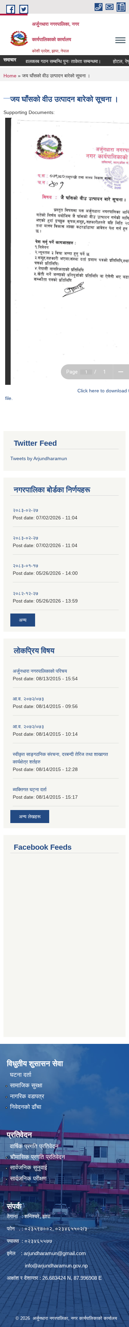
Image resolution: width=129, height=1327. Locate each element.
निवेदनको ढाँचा (25, 1107)
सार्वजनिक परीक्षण (28, 1178)
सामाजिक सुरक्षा (26, 1085)
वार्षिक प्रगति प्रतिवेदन (34, 1146)
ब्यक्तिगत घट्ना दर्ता (29, 789)
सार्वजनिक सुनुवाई (28, 1167)
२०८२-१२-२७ (25, 593)
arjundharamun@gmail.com (55, 1253)
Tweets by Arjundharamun (38, 458)
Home (10, 75)
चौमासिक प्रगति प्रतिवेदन (37, 1157)
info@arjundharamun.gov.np (56, 1265)
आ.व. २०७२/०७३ (28, 699)
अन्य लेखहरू (30, 816)
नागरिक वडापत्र (27, 1096)
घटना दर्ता (20, 1075)
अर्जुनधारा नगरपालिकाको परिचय (40, 671)
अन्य (22, 620)
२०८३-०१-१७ (25, 565)
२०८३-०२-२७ (25, 510)
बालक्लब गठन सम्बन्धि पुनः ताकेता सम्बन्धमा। (56, 61)
